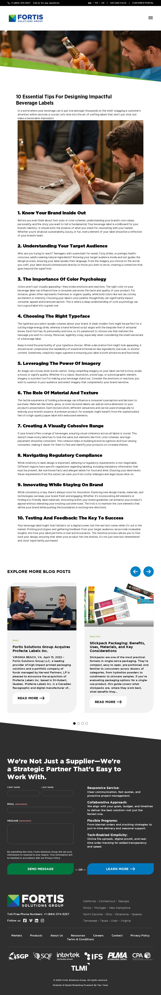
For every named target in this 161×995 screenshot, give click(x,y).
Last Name (48, 787)
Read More (28, 698)
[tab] (74, 723)
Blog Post (95, 636)
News (15, 640)
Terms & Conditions (80, 939)
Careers (98, 935)
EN (89, 3)
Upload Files (118, 3)
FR (96, 3)
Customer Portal (143, 3)
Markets (16, 935)
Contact (117, 935)
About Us (56, 935)
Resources (78, 935)
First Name (13, 787)
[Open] (150, 18)
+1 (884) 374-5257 (56, 914)
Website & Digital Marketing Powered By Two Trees (80, 985)
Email (17, 804)
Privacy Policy (52, 858)
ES (103, 3)
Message (19, 820)
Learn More (117, 869)
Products (36, 935)
